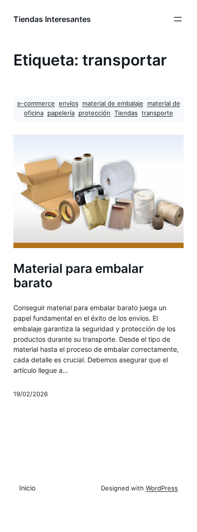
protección (94, 113)
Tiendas (126, 113)
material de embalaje (112, 103)
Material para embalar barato (78, 275)
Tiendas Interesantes (52, 19)
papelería (61, 113)
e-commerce (36, 103)
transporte (157, 113)
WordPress (162, 488)
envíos (68, 103)
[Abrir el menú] (178, 19)
